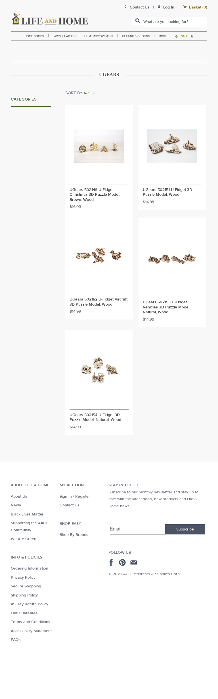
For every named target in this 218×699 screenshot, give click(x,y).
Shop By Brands (74, 534)
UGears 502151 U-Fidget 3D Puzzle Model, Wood (167, 192)
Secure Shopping (26, 586)
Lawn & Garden (64, 36)
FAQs (16, 639)
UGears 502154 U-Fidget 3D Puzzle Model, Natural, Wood (95, 418)
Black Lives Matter (27, 514)
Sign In (66, 496)
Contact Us (69, 505)
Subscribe (185, 529)
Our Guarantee (24, 613)
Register (82, 496)
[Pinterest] (123, 562)
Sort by (73, 93)
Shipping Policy (24, 595)
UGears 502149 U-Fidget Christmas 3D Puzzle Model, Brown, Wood (95, 194)
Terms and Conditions (30, 622)
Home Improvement (98, 36)
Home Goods (34, 36)
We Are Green (23, 539)
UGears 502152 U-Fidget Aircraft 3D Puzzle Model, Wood (98, 302)
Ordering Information (29, 568)
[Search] (137, 21)
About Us (19, 496)
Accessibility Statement (31, 631)
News (16, 505)
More (163, 36)
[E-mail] (134, 562)
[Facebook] (112, 562)
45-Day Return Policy (29, 604)
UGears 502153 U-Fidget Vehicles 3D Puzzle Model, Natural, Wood (166, 307)
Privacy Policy (23, 577)
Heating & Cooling (136, 36)
